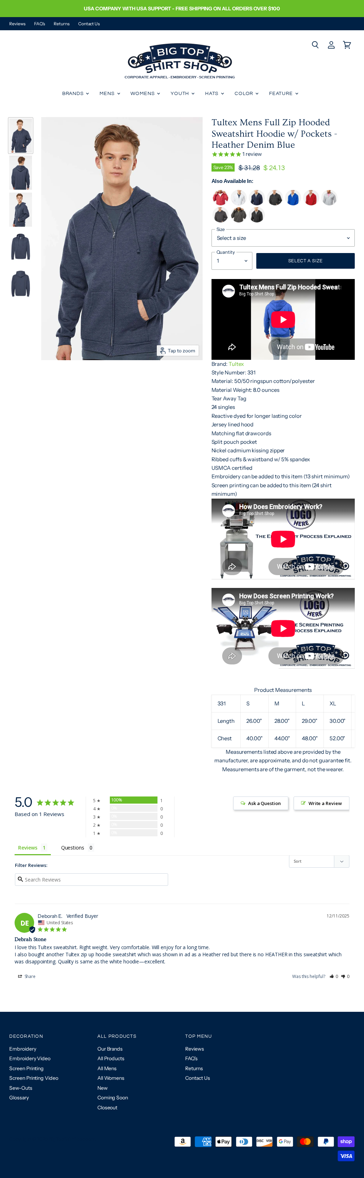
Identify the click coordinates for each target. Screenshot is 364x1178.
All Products (110, 1058)
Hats (212, 93)
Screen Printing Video (33, 1078)
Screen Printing (26, 1068)
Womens (143, 93)
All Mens (107, 1068)
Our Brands (110, 1049)
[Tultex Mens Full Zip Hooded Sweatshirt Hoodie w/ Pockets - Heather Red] (221, 203)
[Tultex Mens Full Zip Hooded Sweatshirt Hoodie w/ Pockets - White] (239, 203)
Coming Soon (112, 1097)
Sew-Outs (20, 1088)
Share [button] (29, 976)
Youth (181, 93)
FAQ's (40, 23)
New (102, 1088)
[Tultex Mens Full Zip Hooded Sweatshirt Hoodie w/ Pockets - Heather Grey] (329, 203)
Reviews (17, 23)
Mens (108, 93)
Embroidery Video (29, 1058)
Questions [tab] (72, 847)
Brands (73, 93)
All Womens (110, 1078)
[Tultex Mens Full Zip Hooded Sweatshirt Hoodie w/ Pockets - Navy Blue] (257, 203)
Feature (281, 93)
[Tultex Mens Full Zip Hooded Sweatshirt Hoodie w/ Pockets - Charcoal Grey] (239, 220)
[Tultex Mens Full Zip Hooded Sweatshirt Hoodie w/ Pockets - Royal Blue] (293, 203)
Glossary (18, 1097)
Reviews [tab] (27, 847)
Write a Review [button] (325, 803)
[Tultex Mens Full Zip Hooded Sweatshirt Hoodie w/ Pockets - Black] (257, 220)
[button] (334, 976)
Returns (61, 23)
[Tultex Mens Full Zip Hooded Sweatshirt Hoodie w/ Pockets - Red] (311, 203)
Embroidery (22, 1049)
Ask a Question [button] (264, 803)
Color (245, 93)
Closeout (107, 1107)
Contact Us (89, 23)
